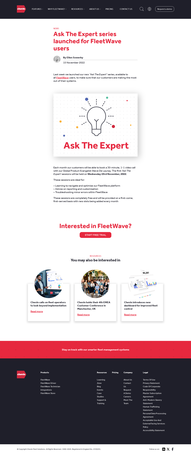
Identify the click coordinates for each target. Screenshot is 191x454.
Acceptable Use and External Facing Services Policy (154, 423)
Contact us (126, 9)
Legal (145, 372)
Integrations (46, 390)
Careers (127, 396)
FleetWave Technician (50, 386)
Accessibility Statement (154, 430)
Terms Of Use (149, 380)
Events (100, 390)
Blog (99, 386)
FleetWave (62, 77)
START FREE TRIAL (95, 234)
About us (94, 9)
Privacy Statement (151, 383)
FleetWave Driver (48, 383)
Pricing (109, 9)
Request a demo (164, 9)
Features (36, 9)
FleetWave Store (48, 393)
